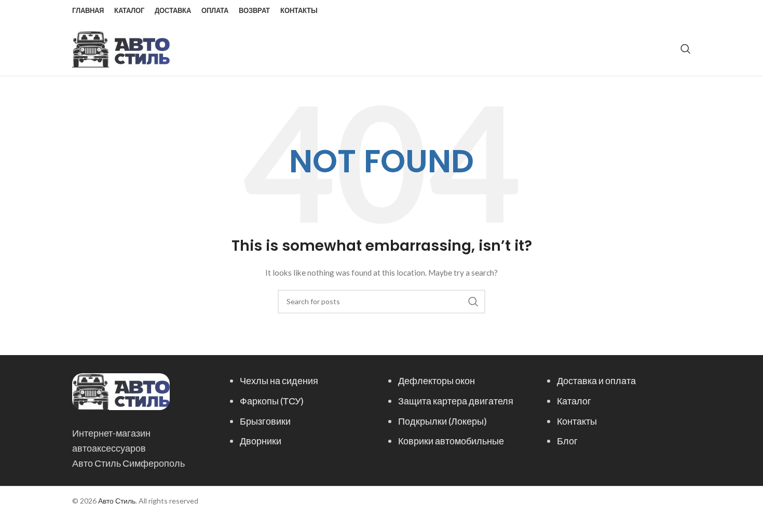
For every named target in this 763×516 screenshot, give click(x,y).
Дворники (260, 440)
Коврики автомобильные (451, 440)
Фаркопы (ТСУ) (272, 400)
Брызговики (265, 421)
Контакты (577, 421)
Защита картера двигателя (455, 400)
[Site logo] (121, 48)
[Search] (685, 48)
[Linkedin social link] (671, 11)
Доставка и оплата (596, 380)
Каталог (574, 400)
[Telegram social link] (684, 11)
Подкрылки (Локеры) (442, 421)
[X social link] (644, 11)
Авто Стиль (116, 500)
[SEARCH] (473, 302)
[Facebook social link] (632, 11)
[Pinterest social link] (658, 11)
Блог (567, 440)
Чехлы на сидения (279, 380)
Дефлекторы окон (436, 380)
